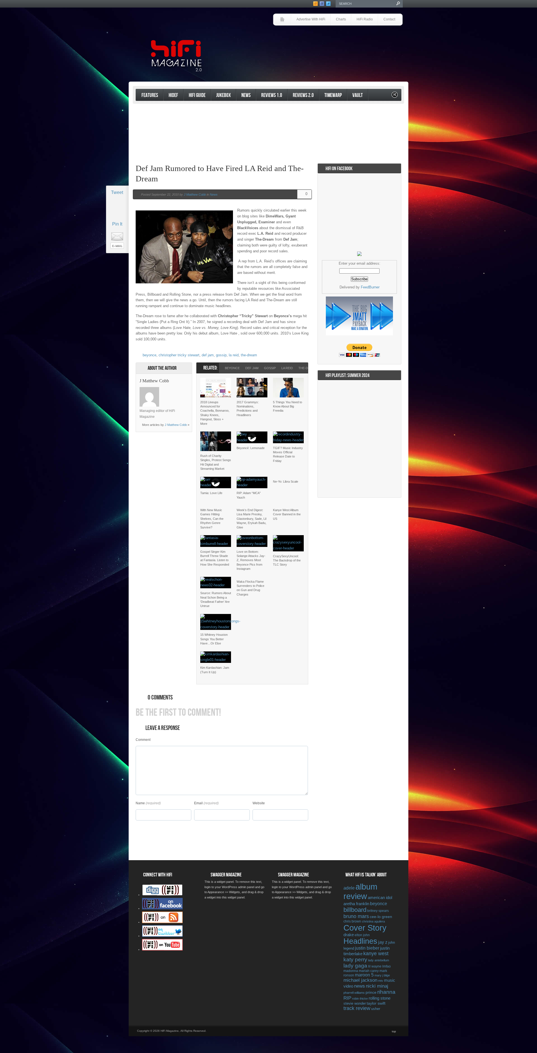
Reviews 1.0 (271, 95)
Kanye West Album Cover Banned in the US (287, 514)
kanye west (375, 953)
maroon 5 (364, 975)
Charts (341, 19)
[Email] (180, 390)
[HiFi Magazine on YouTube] (162, 949)
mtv (380, 980)
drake (348, 935)
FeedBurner (370, 287)
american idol (380, 897)
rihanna (386, 992)
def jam (208, 355)
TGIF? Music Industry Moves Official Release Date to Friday (288, 454)
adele (349, 887)
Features (150, 95)
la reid (234, 355)
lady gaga (355, 966)
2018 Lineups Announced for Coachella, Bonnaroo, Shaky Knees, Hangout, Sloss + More (214, 412)
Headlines (360, 941)
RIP (347, 998)
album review (360, 891)
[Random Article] (395, 96)
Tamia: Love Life (211, 493)
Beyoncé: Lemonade (251, 448)
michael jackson (360, 980)
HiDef (173, 95)
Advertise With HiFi (310, 19)
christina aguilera (373, 921)
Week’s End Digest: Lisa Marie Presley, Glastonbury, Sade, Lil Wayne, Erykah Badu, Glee (251, 518)
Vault (357, 95)
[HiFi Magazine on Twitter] (162, 935)
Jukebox (223, 95)
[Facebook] (173, 390)
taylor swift (376, 1003)
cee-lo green (381, 916)
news (359, 986)
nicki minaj (377, 986)
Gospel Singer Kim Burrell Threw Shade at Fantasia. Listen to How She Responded (214, 558)
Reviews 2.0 (303, 95)
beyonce (149, 355)
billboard (354, 909)
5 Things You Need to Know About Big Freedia (287, 406)
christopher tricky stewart (179, 355)
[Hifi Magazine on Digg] (162, 894)
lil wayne (374, 966)
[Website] (166, 397)
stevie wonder (354, 1003)
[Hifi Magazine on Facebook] (162, 908)
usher (375, 1009)
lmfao (386, 966)
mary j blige (382, 975)
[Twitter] (166, 390)
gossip (221, 355)
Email (198, 803)
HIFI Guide (197, 95)
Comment (143, 740)
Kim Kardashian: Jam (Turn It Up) (214, 669)
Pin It (117, 224)
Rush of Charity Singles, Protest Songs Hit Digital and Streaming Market (215, 462)
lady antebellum (378, 960)
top (394, 1031)
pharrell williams (354, 992)
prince (371, 992)
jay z (382, 942)
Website (259, 803)
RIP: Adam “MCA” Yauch (249, 495)
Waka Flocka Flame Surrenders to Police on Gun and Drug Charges (250, 588)
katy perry (355, 959)
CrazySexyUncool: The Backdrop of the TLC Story (287, 560)
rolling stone (379, 998)
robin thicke (360, 998)
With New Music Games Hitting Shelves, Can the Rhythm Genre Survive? (211, 518)
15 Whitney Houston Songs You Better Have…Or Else (214, 639)
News (246, 95)
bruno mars (356, 916)
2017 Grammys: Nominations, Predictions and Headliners (248, 408)
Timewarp (333, 95)
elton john (362, 935)
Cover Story (365, 927)
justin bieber (367, 948)
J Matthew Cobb (195, 194)
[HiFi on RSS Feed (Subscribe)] (162, 922)
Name (140, 803)
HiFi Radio (365, 19)
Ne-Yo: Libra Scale (285, 481)
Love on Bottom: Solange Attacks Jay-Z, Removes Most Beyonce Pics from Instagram (251, 560)
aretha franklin (356, 904)
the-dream (249, 355)
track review (356, 1008)
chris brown (352, 921)
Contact (389, 19)
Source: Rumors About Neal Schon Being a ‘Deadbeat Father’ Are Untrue (215, 599)
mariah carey (369, 971)
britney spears (378, 911)
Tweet (117, 192)
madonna (350, 971)
